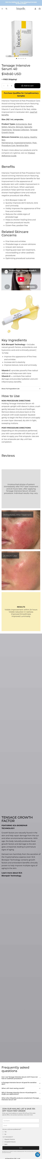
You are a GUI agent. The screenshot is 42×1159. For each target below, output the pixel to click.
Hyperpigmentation (23, 143)
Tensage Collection (21, 130)
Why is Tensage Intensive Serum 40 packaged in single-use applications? (19, 1093)
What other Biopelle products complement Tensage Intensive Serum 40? (20, 1099)
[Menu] (2, 8)
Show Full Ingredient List (10, 389)
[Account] (35, 9)
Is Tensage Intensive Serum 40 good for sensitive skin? (19, 1083)
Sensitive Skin (22, 145)
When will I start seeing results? (13, 1088)
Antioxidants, (21, 124)
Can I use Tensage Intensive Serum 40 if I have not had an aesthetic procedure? (20, 1077)
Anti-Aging (24, 137)
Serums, (11, 127)
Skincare (19, 127)
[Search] (6, 9)
